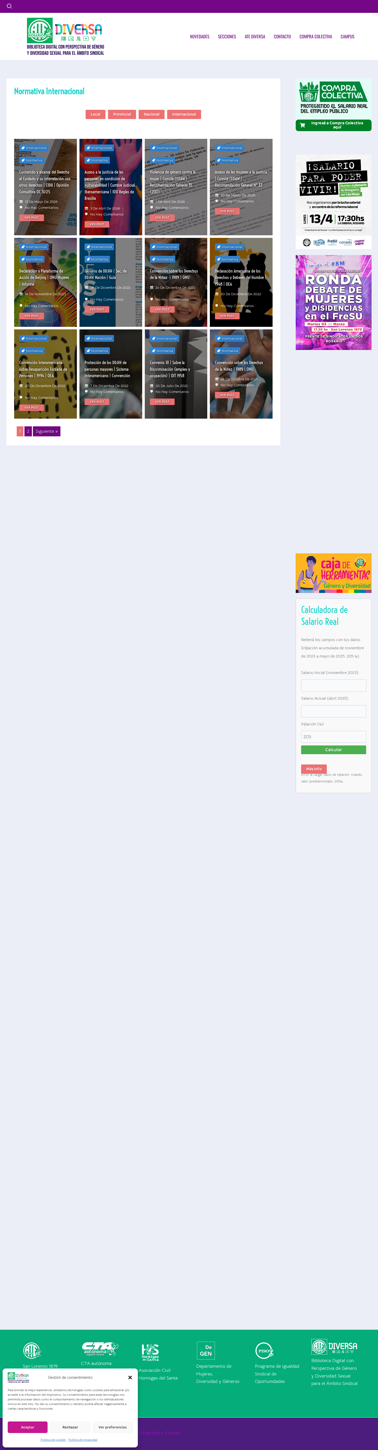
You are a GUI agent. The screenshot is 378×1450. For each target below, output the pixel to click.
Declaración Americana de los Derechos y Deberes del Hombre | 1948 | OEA (240, 277)
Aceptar (27, 1427)
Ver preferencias (112, 1427)
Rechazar (70, 1427)
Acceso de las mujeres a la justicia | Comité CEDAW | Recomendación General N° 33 (241, 178)
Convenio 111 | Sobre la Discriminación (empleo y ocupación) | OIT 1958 (170, 369)
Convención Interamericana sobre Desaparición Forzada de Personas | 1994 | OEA (43, 369)
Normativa (34, 160)
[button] (130, 1377)
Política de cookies (53, 1440)
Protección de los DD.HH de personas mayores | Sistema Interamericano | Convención (107, 369)
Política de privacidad (82, 1440)
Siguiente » (46, 431)
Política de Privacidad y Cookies (149, 1433)
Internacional (36, 148)
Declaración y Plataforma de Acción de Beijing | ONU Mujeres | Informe (44, 277)
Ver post (31, 217)
